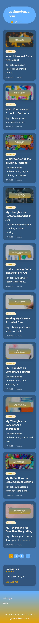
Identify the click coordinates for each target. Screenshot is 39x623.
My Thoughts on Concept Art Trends (18, 370)
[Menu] (20, 22)
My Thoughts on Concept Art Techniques (16, 425)
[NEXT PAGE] (28, 556)
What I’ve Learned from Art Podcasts (17, 111)
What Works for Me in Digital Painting (18, 161)
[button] (28, 556)
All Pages (8, 598)
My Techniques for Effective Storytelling (19, 529)
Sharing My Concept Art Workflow (18, 320)
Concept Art (11, 51)
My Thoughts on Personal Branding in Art (18, 215)
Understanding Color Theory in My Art (18, 271)
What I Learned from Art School (19, 58)
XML (5, 602)
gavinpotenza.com (19, 13)
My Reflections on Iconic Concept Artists (19, 480)
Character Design (15, 576)
